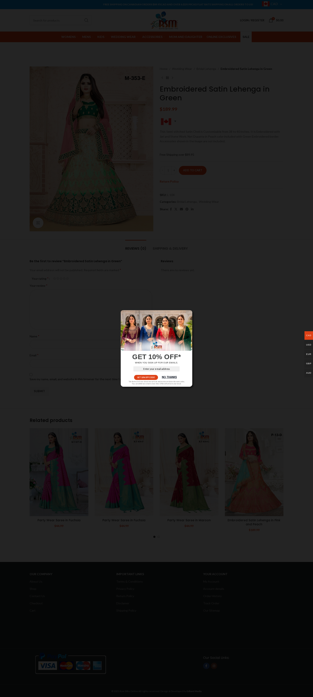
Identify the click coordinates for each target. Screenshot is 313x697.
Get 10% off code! (146, 377)
